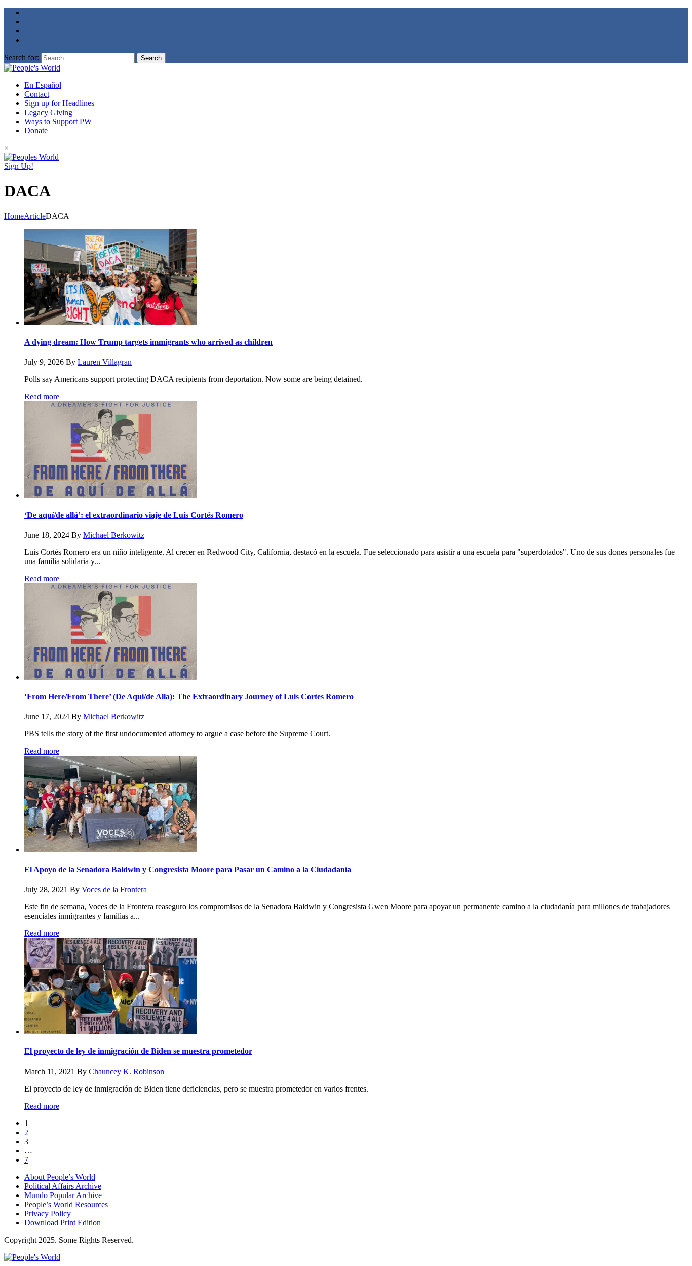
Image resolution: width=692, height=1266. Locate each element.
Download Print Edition (62, 1222)
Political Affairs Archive (62, 1186)
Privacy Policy (47, 1213)
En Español (42, 85)
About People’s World (59, 1177)
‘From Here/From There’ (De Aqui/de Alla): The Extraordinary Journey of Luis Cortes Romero (189, 696)
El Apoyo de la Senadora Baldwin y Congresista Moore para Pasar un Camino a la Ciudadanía (187, 869)
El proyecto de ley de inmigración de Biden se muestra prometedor (138, 1051)
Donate (36, 130)
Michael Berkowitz (113, 535)
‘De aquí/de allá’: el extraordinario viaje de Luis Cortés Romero (133, 515)
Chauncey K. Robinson (126, 1071)
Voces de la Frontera (114, 889)
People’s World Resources (66, 1204)
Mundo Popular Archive (63, 1195)
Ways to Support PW (58, 121)
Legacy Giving (48, 112)
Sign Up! (18, 166)
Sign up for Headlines (59, 103)
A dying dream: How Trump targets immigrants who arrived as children (148, 342)
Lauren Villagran (105, 362)
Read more (41, 396)
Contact (36, 94)
